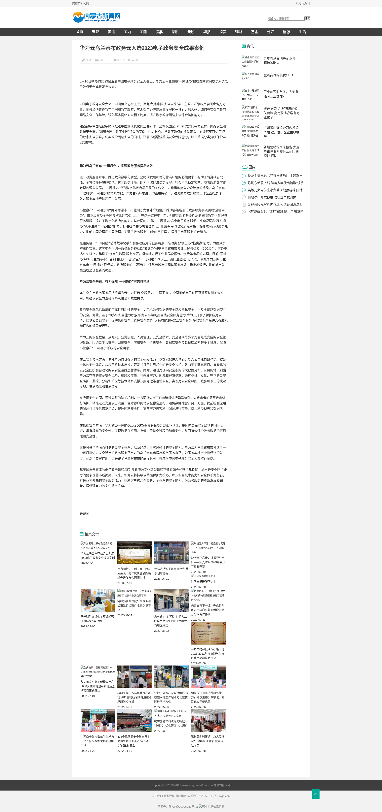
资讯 (111, 32)
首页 (79, 32)
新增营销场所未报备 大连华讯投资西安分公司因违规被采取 (281, 152)
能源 (286, 32)
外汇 (270, 32)
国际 (143, 32)
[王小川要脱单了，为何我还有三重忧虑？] (251, 99)
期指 (206, 32)
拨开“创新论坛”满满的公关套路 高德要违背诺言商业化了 (281, 113)
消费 (222, 32)
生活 (302, 32)
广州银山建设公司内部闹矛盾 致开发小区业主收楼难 (281, 132)
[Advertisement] (154, 764)
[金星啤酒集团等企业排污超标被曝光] (251, 66)
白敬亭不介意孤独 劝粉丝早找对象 (272, 197)
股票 (159, 32)
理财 (238, 32)
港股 (175, 32)
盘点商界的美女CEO (278, 75)
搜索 (307, 18)
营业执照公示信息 (213, 806)
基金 (254, 32)
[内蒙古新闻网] (96, 21)
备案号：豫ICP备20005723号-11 (178, 806)
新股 (191, 32)
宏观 (95, 32)
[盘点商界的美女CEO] (251, 78)
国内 (127, 32)
